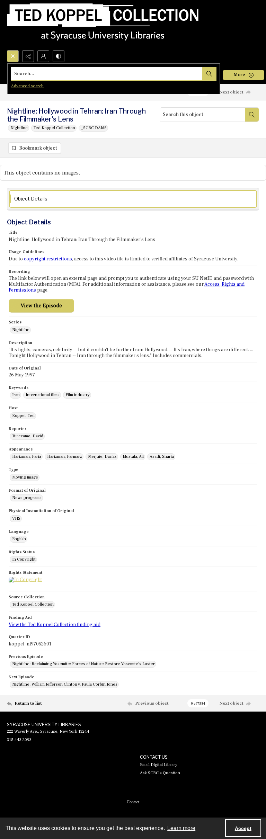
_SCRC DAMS (94, 128)
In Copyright (24, 559)
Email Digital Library (158, 764)
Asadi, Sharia (162, 456)
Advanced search (27, 86)
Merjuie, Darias (102, 456)
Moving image (25, 477)
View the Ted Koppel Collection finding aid (54, 625)
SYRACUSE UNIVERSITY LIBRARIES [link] (44, 724)
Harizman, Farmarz (64, 456)
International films (43, 395)
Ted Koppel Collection (54, 128)
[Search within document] (252, 115)
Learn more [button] (181, 828)
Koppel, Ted (23, 415)
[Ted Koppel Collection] (103, 25)
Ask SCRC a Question (160, 773)
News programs (27, 497)
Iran (16, 395)
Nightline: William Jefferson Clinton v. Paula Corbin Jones (64, 684)
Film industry (77, 395)
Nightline (19, 128)
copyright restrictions (48, 259)
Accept (243, 828)
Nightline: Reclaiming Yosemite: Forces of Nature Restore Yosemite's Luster (83, 664)
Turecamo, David (27, 436)
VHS (16, 518)
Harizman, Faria (26, 456)
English (19, 539)
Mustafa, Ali (133, 456)
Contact (133, 802)
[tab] (133, 199)
